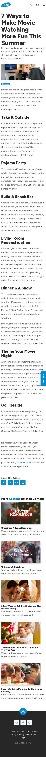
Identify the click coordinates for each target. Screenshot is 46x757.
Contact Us (25, 732)
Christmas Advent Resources (17, 528)
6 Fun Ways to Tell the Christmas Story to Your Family (22, 607)
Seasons (5, 84)
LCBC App (14, 735)
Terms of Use (30, 735)
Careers (34, 732)
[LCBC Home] (6, 5)
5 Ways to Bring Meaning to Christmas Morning (21, 690)
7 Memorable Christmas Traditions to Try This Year (21, 648)
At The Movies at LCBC (28, 462)
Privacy (21, 735)
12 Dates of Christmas (12, 567)
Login (23, 738)
